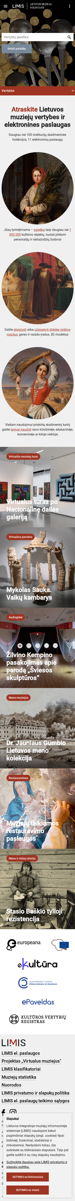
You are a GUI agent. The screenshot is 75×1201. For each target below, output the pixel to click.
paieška (39, 230)
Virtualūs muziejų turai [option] (23, 456)
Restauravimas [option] (18, 778)
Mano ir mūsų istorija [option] (22, 858)
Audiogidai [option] (16, 617)
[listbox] (23, 456)
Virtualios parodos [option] (20, 537)
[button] (37, 90)
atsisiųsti (20, 330)
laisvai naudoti (21, 429)
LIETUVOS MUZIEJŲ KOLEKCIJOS (41, 6)
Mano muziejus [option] (18, 697)
